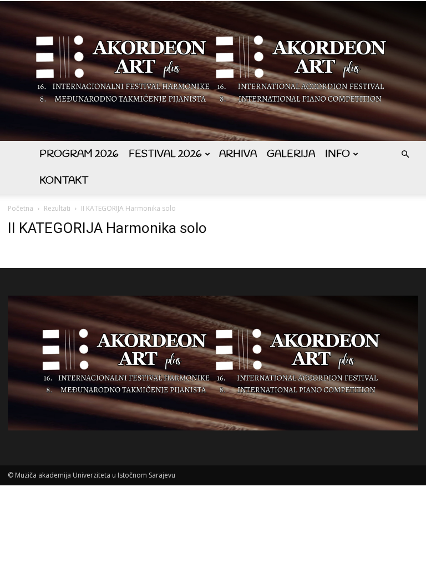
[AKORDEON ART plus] (213, 71)
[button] (405, 154)
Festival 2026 (165, 154)
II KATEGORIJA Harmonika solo (107, 228)
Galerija (291, 154)
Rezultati (57, 208)
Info (337, 154)
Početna (20, 208)
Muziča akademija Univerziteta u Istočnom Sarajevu (95, 475)
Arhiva (238, 154)
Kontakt (63, 180)
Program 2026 (79, 154)
